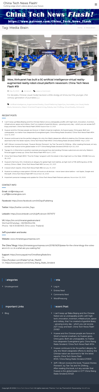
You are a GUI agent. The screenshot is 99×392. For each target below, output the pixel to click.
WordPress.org (60, 298)
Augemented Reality (35, 104)
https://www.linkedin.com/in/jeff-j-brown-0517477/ (33, 214)
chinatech (27, 91)
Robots (49, 107)
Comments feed (61, 294)
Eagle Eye (61, 104)
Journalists (70, 104)
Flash (57, 388)
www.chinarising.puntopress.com (25, 239)
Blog (7, 313)
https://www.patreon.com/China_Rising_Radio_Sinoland (30, 263)
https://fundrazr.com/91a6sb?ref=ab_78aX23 (21, 260)
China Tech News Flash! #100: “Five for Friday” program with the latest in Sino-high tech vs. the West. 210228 (46, 156)
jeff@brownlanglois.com (15, 194)
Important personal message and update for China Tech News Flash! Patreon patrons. (37, 177)
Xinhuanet (80, 107)
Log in (56, 286)
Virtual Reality (70, 107)
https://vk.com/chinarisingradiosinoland (22, 220)
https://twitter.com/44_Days (21, 207)
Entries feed (59, 290)
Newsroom (16, 107)
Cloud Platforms (50, 104)
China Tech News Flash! (20, 3)
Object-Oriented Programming (34, 107)
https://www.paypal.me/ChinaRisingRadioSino (31, 255)
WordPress (86, 388)
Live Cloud (79, 104)
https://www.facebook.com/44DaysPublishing (32, 201)
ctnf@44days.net (15, 191)
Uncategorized (11, 286)
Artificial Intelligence (18, 104)
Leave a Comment (43, 91)
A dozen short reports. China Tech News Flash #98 (24, 168)
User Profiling (58, 107)
